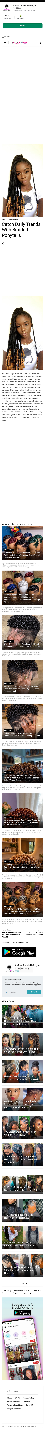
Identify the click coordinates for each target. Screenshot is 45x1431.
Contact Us (30, 1405)
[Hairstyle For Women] (18, 44)
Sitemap (27, 1401)
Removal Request (14, 1401)
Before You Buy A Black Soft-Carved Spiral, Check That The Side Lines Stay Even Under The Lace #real (21, 688)
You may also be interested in (17, 524)
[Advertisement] (22, 72)
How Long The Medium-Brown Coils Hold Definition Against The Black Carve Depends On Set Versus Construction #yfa (21, 777)
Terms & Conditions (15, 1405)
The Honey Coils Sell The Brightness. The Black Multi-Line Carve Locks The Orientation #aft (22, 866)
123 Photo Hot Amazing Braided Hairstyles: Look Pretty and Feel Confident (20, 1159)
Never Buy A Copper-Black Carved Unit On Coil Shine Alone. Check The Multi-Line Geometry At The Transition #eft (22, 822)
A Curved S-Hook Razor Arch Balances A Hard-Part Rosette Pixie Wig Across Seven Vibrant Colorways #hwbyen (22, 555)
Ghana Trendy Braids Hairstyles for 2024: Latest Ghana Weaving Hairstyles (21, 1270)
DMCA (17, 1398)
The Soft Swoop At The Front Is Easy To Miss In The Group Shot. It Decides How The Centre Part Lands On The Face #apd (22, 911)
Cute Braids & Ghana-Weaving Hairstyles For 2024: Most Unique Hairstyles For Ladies (21, 1021)
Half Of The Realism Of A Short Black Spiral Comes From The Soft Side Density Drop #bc (22, 734)
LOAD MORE (22, 1283)
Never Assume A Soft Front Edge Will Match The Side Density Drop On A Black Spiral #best (22, 645)
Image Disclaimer (14, 1409)
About (9, 1398)
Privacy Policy (28, 1398)
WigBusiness (9, 549)
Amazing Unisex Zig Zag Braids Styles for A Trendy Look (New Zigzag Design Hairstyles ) (20, 1104)
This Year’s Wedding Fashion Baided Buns (34, 933)
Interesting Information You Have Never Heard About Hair (11, 934)
